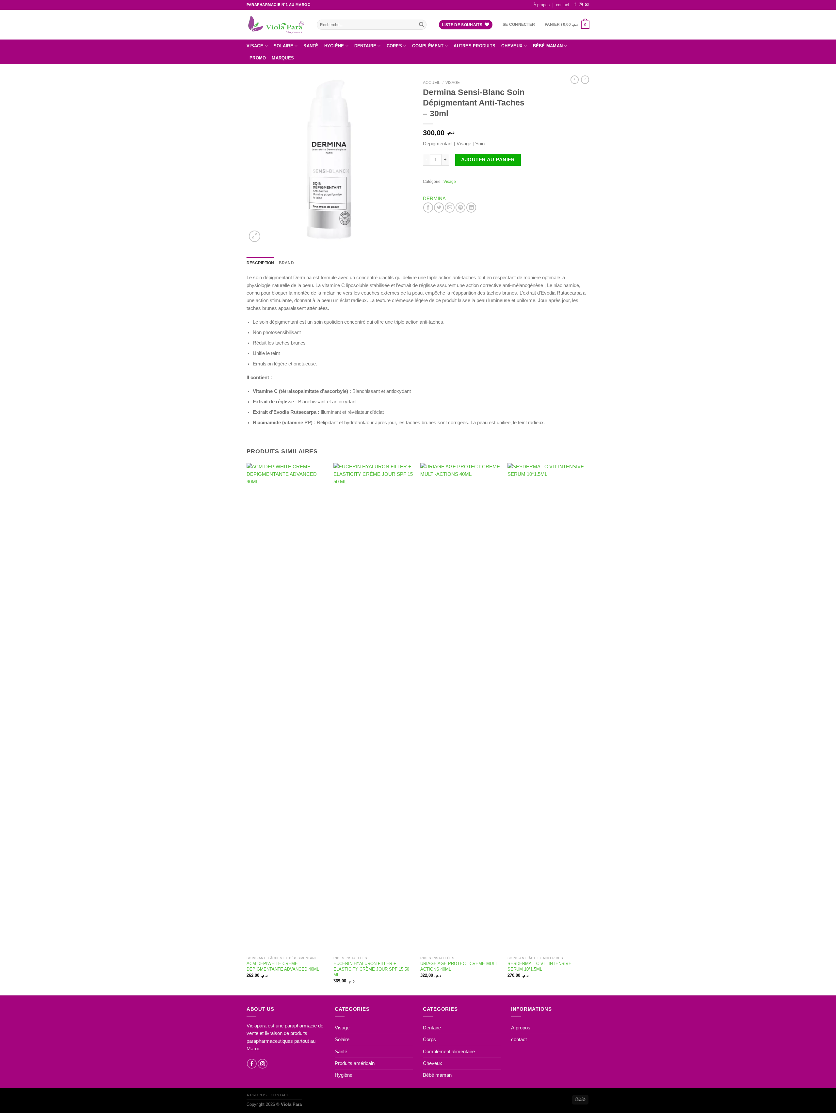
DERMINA (434, 198)
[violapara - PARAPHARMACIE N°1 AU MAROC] (277, 24)
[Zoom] (254, 236)
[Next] (587, 728)
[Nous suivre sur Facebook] (575, 5)
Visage (255, 45)
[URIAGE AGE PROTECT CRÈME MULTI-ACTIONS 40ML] (460, 708)
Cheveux (511, 45)
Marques (283, 58)
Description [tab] (260, 263)
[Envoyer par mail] (450, 207)
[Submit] (421, 25)
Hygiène (334, 45)
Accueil (431, 82)
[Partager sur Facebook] (428, 207)
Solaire (283, 45)
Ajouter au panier (488, 159)
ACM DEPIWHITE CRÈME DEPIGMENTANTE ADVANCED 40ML (283, 966)
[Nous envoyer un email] (586, 5)
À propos (542, 5)
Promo (257, 58)
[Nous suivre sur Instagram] (581, 5)
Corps (394, 45)
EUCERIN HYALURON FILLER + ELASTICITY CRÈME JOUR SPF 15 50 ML (371, 969)
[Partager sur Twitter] (439, 207)
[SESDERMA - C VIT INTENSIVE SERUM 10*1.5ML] (547, 708)
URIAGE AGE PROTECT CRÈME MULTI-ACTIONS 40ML (460, 966)
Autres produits (474, 45)
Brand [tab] (286, 263)
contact (562, 5)
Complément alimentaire (449, 1051)
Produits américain (355, 1063)
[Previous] (247, 728)
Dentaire (365, 45)
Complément (427, 45)
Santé (310, 45)
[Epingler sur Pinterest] (460, 207)
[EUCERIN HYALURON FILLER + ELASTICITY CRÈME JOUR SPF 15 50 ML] (373, 708)
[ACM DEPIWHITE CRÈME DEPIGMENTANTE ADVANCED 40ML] (287, 708)
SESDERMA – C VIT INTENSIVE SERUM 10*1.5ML (539, 966)
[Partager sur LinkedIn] (471, 207)
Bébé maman (548, 45)
